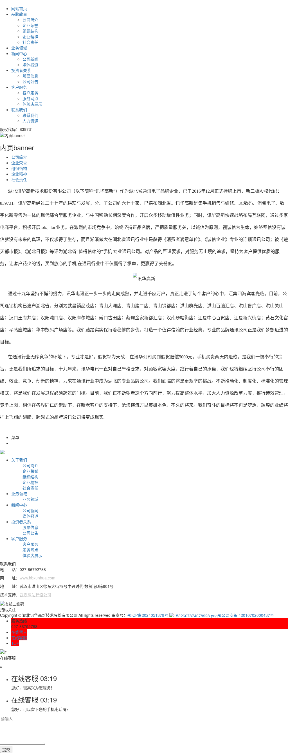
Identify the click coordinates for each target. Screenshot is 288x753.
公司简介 (30, 19)
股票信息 (30, 76)
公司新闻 (30, 59)
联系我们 (19, 109)
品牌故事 (19, 14)
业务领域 (19, 48)
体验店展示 (32, 104)
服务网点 (30, 98)
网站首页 (19, 8)
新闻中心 (19, 53)
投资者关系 (21, 70)
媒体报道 (30, 64)
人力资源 (30, 121)
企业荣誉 (30, 25)
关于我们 (19, 460)
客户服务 (19, 87)
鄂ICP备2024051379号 (147, 615)
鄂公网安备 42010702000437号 (246, 615)
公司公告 (30, 81)
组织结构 (30, 31)
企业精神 (30, 36)
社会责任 (30, 42)
